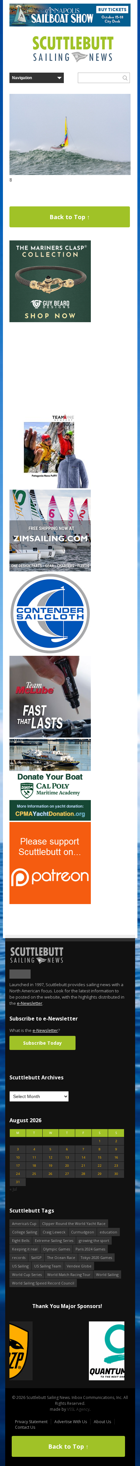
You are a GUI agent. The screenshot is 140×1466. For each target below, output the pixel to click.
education (108, 1232)
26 (50, 1174)
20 (67, 1165)
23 (116, 1165)
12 (50, 1157)
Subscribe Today (42, 1043)
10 (18, 1157)
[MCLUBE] (50, 736)
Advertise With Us (70, 1421)
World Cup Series (27, 1274)
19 (50, 1165)
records (18, 1257)
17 (18, 1165)
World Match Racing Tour (69, 1274)
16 (116, 1157)
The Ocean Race (61, 1257)
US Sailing (20, 1266)
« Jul (13, 1189)
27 (67, 1174)
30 (116, 1174)
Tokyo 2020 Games (96, 1257)
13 (67, 1157)
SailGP (36, 1257)
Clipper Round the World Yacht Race (73, 1223)
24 (18, 1174)
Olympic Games (56, 1249)
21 (83, 1165)
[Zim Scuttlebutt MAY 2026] (50, 570)
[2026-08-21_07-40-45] (70, 25)
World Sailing (107, 1274)
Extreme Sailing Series (54, 1240)
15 (100, 1157)
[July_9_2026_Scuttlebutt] (50, 819)
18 (34, 1165)
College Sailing (24, 1232)
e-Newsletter (29, 1003)
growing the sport (94, 1240)
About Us (102, 1421)
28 (83, 1174)
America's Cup (24, 1223)
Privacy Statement (31, 1421)
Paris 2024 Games (90, 1249)
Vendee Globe (79, 1266)
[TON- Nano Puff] (50, 487)
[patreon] (50, 902)
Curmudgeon (82, 1232)
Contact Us (25, 1427)
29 (100, 1174)
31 (18, 1182)
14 (83, 1157)
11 (34, 1157)
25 (34, 1174)
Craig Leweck (54, 1232)
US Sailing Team (47, 1266)
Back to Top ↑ (69, 217)
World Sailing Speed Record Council (43, 1283)
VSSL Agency (78, 1409)
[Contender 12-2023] (50, 653)
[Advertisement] (50, 364)
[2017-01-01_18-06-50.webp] (66, 1351)
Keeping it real (24, 1249)
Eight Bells (20, 1240)
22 (100, 1165)
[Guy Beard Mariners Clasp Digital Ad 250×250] (50, 320)
